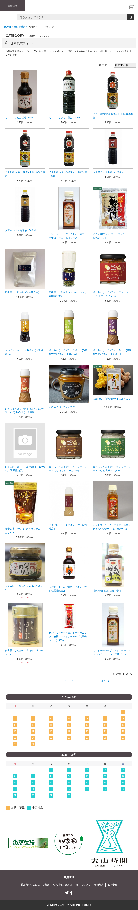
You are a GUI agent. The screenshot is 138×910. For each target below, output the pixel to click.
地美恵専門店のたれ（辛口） (108, 590)
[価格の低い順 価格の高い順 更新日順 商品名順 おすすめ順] (125, 65)
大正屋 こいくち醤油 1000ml (108, 172)
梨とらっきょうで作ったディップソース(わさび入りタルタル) (112, 468)
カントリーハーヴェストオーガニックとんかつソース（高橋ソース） (112, 527)
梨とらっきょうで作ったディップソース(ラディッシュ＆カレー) (68, 468)
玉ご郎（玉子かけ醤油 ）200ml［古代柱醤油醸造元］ (68, 589)
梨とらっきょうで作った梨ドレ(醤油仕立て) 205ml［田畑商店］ (112, 352)
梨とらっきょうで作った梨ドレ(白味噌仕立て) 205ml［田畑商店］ (24, 410)
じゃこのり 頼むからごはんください (24, 587)
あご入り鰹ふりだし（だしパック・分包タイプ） (112, 236)
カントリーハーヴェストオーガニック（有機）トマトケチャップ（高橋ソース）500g (68, 636)
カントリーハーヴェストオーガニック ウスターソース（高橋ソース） (112, 652)
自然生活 (12, 5)
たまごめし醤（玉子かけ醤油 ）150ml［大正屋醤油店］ (25, 468)
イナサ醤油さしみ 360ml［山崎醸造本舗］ (68, 174)
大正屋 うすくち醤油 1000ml (20, 230)
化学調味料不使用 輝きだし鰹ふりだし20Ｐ (24, 530)
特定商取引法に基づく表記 (35, 884)
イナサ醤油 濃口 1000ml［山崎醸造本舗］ (113, 116)
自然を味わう (21, 26)
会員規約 (99, 884)
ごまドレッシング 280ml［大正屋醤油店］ (68, 527)
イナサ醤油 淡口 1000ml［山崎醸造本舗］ (25, 174)
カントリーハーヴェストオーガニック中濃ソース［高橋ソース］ (68, 236)
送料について (83, 884)
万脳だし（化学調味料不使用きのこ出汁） (112, 400)
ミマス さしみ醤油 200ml (19, 117)
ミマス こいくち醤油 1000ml (65, 117)
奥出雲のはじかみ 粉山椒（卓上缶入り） (24, 652)
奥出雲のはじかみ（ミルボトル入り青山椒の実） (68, 294)
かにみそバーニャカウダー (63, 407)
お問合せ (112, 884)
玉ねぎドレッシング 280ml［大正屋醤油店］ (24, 352)
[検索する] (130, 17)
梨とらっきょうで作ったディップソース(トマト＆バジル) (112, 294)
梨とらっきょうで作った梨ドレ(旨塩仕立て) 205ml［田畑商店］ (68, 352)
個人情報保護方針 (62, 884)
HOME (7, 26)
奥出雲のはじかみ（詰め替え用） (22, 292)
